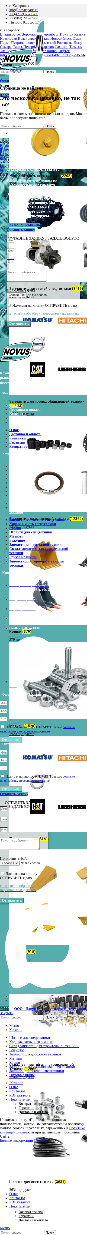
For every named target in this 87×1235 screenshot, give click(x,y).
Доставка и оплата (33, 1220)
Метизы (16, 483)
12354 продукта (21, 527)
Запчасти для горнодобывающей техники (36, 510)
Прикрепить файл (21, 290)
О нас (14, 405)
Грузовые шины (23, 503)
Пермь (5, 154)
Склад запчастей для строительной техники (38, 497)
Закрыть (6, 1013)
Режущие (17, 487)
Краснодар (8, 150)
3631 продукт (20, 1190)
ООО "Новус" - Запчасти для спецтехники (49, 1009)
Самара (6, 158)
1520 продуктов (21, 734)
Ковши (15, 474)
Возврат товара (31, 1212)
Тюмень (75, 47)
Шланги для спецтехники (30, 479)
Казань (79, 34)
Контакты (17, 414)
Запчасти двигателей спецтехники (37, 466)
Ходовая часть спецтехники (32, 470)
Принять (41, 1140)
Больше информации (16, 1140)
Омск (77, 38)
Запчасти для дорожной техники (36, 491)
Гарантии (26, 1216)
